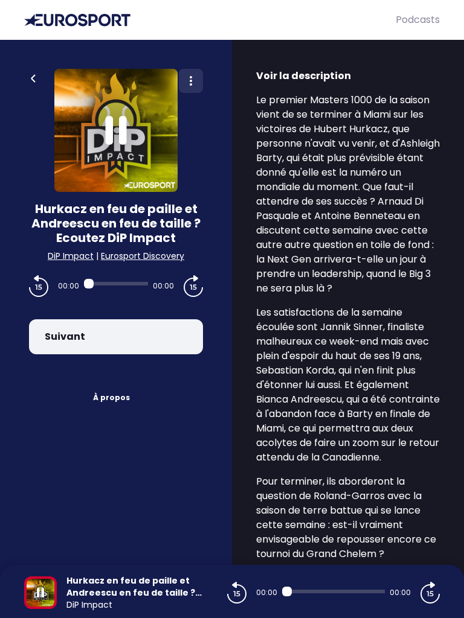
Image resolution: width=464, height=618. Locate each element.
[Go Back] (33, 77)
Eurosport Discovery (142, 256)
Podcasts (418, 20)
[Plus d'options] (191, 81)
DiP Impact (71, 256)
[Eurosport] (210, 20)
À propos (111, 397)
